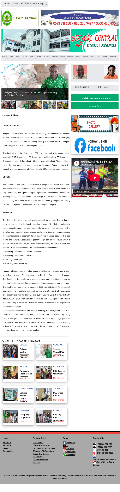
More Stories (25, 356)
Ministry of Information (43, 451)
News (5, 448)
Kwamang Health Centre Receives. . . (26, 374)
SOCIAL (23, 345)
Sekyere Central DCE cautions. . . (58, 352)
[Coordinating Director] (110, 72)
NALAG (36, 462)
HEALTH (23, 367)
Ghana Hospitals (40, 460)
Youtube (70, 449)
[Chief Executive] (79, 72)
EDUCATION (58, 367)
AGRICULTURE (26, 388)
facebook (70, 443)
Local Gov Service (41, 454)
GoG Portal (38, 443)
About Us (7, 443)
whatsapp (70, 455)
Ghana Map (8, 451)
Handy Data (95, 106)
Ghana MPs (38, 457)
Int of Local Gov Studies (44, 448)
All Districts (8, 445)
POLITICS (57, 410)
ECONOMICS (25, 410)
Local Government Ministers (95, 98)
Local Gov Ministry (41, 445)
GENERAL (57, 345)
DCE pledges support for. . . (25, 418)
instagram (71, 451)
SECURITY (58, 388)
